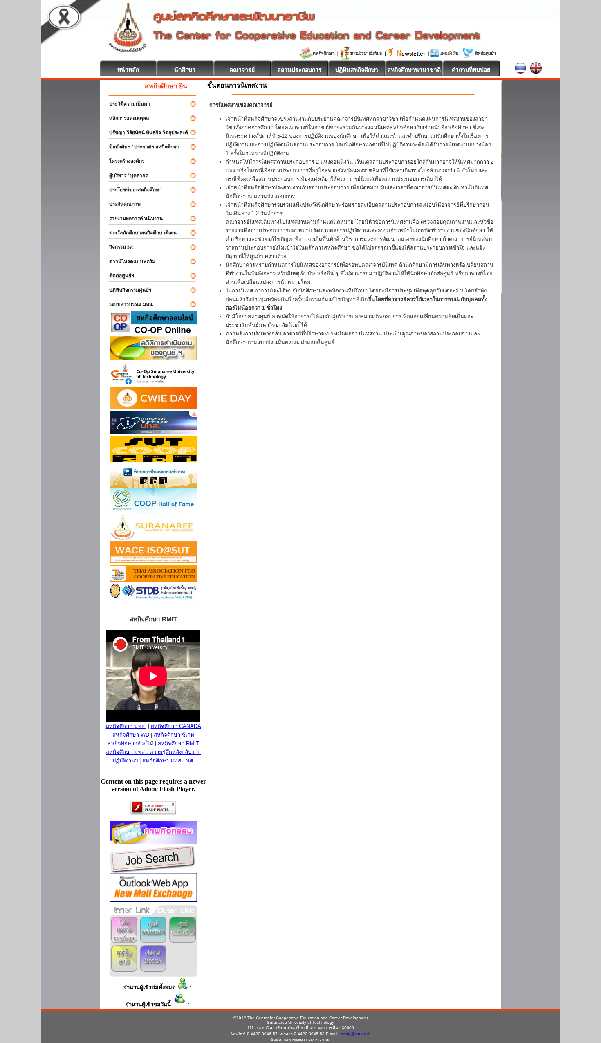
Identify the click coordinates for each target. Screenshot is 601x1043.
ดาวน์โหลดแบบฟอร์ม (128, 261)
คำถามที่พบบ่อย (471, 69)
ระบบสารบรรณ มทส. (127, 304)
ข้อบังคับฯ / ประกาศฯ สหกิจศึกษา (140, 147)
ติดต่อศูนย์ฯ (118, 276)
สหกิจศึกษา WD (130, 735)
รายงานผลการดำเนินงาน (132, 218)
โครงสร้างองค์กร (123, 161)
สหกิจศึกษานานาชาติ (414, 69)
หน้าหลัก (128, 69)
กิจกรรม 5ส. (118, 247)
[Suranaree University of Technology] (153, 459)
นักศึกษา (184, 69)
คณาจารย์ (242, 69)
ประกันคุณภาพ (121, 204)
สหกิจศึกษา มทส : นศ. (168, 761)
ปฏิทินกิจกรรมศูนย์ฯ (126, 290)
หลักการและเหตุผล (125, 118)
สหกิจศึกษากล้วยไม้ (130, 743)
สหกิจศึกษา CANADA (176, 726)
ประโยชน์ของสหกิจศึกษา (132, 190)
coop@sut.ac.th (356, 1034)
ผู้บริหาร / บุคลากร (125, 175)
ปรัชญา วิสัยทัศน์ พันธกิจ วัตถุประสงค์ (145, 132)
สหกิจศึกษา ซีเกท (174, 735)
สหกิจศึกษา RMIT (178, 743)
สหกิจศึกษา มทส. (126, 726)
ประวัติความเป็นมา (126, 104)
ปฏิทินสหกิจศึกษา (356, 69)
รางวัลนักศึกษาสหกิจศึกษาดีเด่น (139, 233)
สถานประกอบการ (299, 69)
